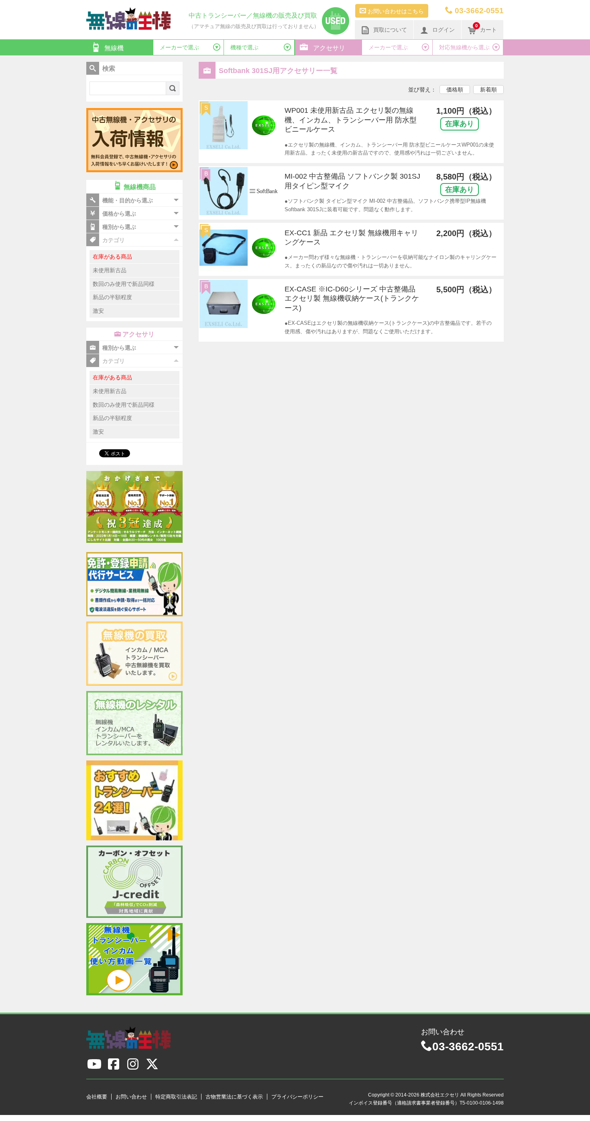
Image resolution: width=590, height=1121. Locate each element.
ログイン (443, 29)
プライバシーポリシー (297, 1097)
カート (486, 28)
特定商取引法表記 (176, 1097)
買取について (390, 29)
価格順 (454, 89)
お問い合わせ (131, 1097)
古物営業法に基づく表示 (234, 1097)
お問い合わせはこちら (395, 11)
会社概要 (96, 1097)
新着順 (488, 89)
